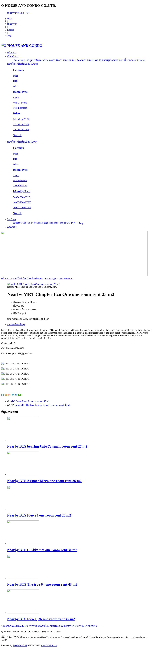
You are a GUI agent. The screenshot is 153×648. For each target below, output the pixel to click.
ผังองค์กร (82, 60)
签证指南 (58, 223)
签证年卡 (28, 223)
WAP (9, 18)
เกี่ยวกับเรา (13, 56)
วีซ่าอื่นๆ (78, 223)
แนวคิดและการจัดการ (50, 60)
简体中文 (12, 13)
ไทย (27, 13)
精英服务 (48, 223)
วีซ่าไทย (11, 219)
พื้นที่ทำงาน (130, 60)
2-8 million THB (21, 129)
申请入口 (69, 223)
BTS (15, 81)
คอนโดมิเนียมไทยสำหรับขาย (22, 64)
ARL (15, 86)
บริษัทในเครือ (94, 60)
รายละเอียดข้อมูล (16, 324)
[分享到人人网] (16, 395)
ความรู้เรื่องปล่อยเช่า (113, 60)
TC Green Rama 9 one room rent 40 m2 (31, 401)
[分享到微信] (19, 395)
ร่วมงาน (141, 60)
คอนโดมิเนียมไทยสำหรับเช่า (22, 141)
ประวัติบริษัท (69, 60)
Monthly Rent (21, 191)
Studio (16, 97)
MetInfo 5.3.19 (20, 645)
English (21, 13)
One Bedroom (20, 102)
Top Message (19, 60)
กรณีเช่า (83, 626)
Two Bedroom (20, 108)
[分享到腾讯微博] (13, 395)
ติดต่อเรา (12, 227)
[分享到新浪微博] (9, 395)
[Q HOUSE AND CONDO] (21, 46)
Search (17, 135)
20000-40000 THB (22, 207)
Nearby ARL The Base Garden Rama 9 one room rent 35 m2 (42, 405)
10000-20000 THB (22, 202)
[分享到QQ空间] (6, 395)
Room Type (20, 91)
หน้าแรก (11, 52)
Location (18, 70)
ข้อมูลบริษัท (32, 60)
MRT (15, 75)
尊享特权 (38, 223)
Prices (16, 113)
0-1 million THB (21, 119)
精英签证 (18, 223)
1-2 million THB (21, 124)
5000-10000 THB (21, 197)
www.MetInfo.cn (49, 645)
